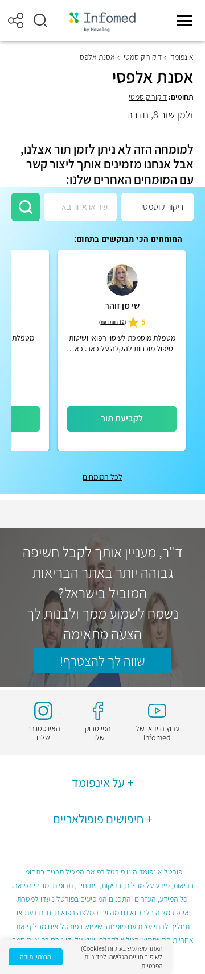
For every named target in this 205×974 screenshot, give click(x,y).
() (112, 322)
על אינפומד (98, 782)
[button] (40, 20)
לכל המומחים (102, 477)
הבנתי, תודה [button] (35, 956)
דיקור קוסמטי (143, 57)
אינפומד (182, 57)
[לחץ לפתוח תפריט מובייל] (184, 20)
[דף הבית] (102, 21)
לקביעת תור (122, 418)
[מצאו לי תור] (25, 207)
